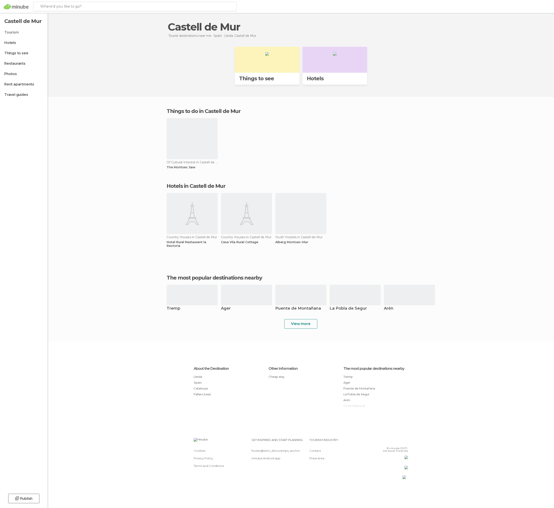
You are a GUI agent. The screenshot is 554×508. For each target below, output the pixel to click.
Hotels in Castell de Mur (196, 186)
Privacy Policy (203, 458)
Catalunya (201, 388)
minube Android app (265, 458)
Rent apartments (19, 84)
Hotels (10, 43)
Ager (226, 309)
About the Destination (211, 369)
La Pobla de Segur (348, 309)
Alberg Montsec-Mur (291, 242)
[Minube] (16, 7)
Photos (10, 74)
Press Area (316, 458)
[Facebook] (383, 441)
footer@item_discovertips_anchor (275, 450)
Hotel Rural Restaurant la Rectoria (186, 244)
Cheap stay (276, 376)
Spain (198, 382)
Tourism (11, 32)
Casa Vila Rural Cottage (239, 242)
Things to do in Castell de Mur (203, 111)
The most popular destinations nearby (214, 277)
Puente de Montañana (298, 309)
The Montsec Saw (181, 167)
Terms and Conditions (209, 466)
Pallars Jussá (202, 394)
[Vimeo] (397, 441)
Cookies (199, 450)
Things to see (16, 53)
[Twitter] (390, 441)
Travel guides (16, 95)
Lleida (198, 376)
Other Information (283, 369)
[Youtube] (404, 441)
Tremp (173, 309)
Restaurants (15, 63)
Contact (315, 450)
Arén (388, 309)
